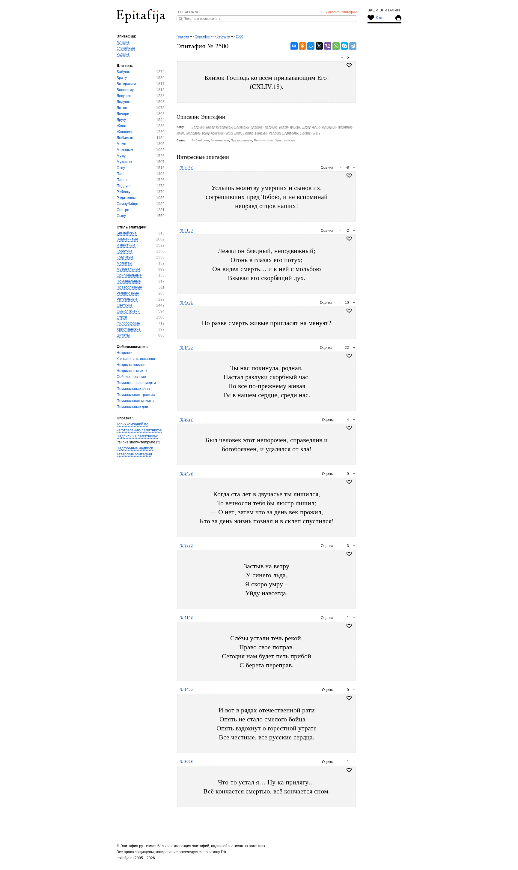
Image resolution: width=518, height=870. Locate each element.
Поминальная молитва (136, 401)
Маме (121, 144)
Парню (122, 180)
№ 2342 (186, 167)
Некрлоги (124, 353)
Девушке (124, 96)
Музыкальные (128, 269)
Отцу (121, 168)
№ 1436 (186, 347)
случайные (126, 48)
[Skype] (344, 46)
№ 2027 (186, 419)
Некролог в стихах (132, 371)
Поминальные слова (134, 389)
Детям (122, 108)
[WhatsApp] (336, 46)
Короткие (124, 251)
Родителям (126, 198)
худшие (123, 54)
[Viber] (327, 46)
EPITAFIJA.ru (188, 12)
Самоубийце (127, 204)
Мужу (121, 156)
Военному (125, 90)
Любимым (125, 138)
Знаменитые (127, 239)
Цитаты (123, 335)
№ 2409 (186, 473)
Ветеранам (126, 84)
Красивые (125, 257)
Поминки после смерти (136, 383)
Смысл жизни (128, 311)
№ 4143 (186, 617)
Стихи (122, 317)
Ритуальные (127, 299)
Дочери (123, 114)
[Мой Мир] (310, 46)
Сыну (121, 216)
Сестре (123, 210)
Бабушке (124, 72)
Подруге (124, 186)
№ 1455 (186, 689)
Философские (128, 323)
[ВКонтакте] (294, 46)
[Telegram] (352, 46)
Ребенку (123, 192)
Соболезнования (131, 377)
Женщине (125, 132)
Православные (129, 287)
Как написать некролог (136, 359)
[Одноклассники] (302, 46)
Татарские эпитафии (134, 454)
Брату (122, 78)
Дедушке (124, 102)
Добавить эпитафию (341, 12)
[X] (319, 46)
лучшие (123, 42)
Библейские (127, 233)
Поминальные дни (132, 407)
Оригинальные (129, 275)
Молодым (125, 150)
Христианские (129, 329)
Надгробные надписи (135, 448)
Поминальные (129, 281)
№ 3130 (186, 230)
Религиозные (128, 293)
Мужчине (124, 162)
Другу (121, 120)
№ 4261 (186, 302)
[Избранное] (349, 176)
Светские (124, 305)
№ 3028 (186, 762)
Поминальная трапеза (136, 395)
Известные (126, 245)
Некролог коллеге (132, 365)
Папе (121, 174)
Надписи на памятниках (137, 436)
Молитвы (124, 263)
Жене (121, 126)
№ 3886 (186, 545)
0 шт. (380, 18)
